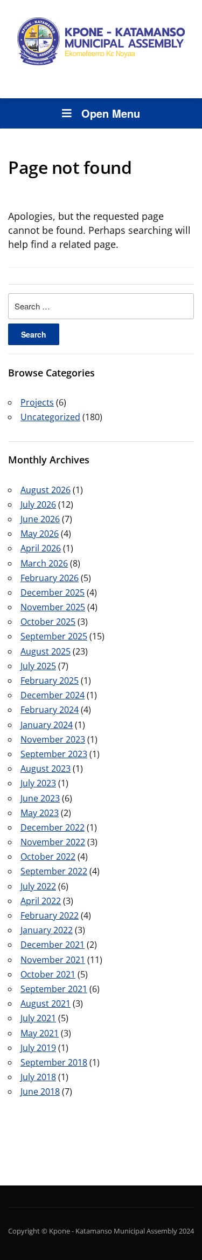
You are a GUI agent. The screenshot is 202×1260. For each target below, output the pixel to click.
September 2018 (53, 1062)
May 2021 (39, 1033)
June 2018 (40, 1091)
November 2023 (52, 739)
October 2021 (47, 974)
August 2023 (45, 768)
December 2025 (52, 592)
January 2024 (46, 725)
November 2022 (52, 842)
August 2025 (45, 651)
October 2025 (47, 622)
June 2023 (40, 798)
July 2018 (38, 1077)
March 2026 (44, 563)
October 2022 (47, 857)
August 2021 (45, 1003)
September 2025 (53, 636)
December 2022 (52, 827)
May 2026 (39, 534)
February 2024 (49, 710)
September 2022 (53, 871)
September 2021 (53, 989)
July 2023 (38, 783)
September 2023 (53, 754)
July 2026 (38, 504)
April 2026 (40, 548)
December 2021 (52, 945)
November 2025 (52, 607)
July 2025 (38, 666)
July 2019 (38, 1048)
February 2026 (49, 578)
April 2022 (40, 901)
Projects (37, 402)
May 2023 (39, 813)
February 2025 (49, 680)
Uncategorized (50, 417)
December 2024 (52, 695)
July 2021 (38, 1018)
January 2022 (46, 930)
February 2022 (49, 915)
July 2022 (38, 886)
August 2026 (45, 490)
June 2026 (40, 519)
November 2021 (52, 960)
